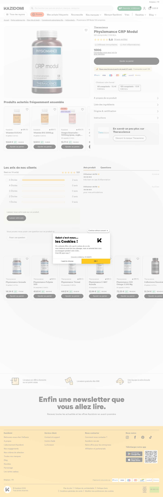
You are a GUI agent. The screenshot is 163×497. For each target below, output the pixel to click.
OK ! (96, 261)
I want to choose (67, 261)
